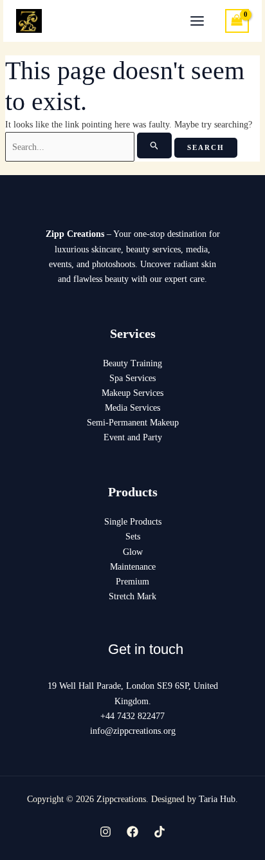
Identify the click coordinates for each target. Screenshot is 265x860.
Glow (133, 552)
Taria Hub (217, 799)
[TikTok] (159, 831)
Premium (132, 581)
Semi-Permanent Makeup (133, 422)
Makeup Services (132, 393)
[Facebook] (132, 831)
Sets (132, 536)
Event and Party (133, 437)
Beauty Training (132, 363)
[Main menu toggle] (197, 21)
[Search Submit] (154, 145)
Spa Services (132, 378)
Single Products (132, 522)
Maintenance (133, 567)
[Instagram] (105, 831)
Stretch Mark (132, 596)
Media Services (132, 408)
